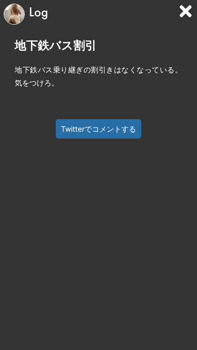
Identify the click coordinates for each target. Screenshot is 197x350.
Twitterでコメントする (98, 128)
